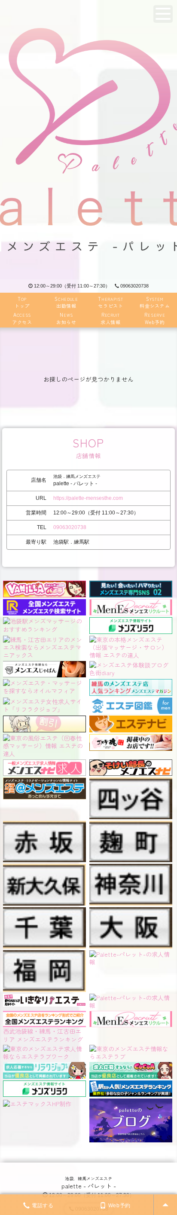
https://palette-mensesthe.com (88, 498)
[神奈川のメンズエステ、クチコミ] (130, 867)
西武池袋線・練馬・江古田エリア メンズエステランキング (43, 1035)
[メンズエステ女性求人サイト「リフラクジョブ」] (44, 704)
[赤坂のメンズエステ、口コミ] (44, 824)
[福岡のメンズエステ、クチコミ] (44, 954)
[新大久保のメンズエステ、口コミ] (44, 867)
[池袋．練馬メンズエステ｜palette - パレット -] (88, 139)
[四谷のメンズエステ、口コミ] (130, 781)
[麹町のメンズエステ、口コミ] (130, 824)
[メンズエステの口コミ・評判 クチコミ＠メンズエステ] (44, 781)
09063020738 (134, 285)
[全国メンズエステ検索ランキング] (44, 606)
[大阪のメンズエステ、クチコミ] (130, 911)
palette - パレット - (88, 1185)
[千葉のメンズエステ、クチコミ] (44, 911)
